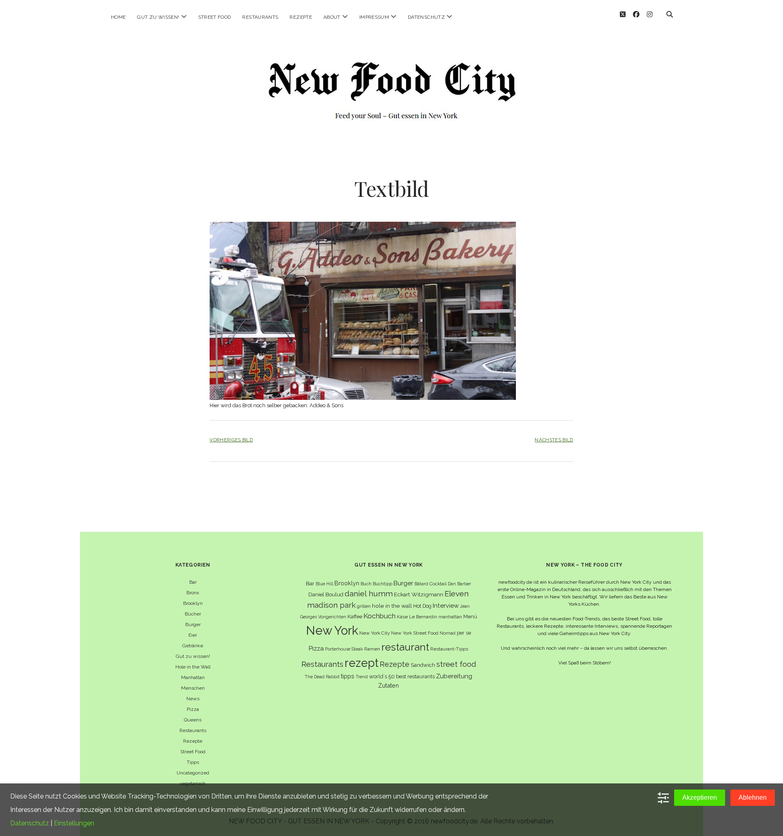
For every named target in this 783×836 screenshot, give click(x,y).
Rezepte (301, 17)
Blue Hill (324, 583)
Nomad (448, 633)
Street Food (214, 17)
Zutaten (388, 685)
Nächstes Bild (554, 440)
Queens (192, 720)
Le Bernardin (423, 617)
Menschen (193, 688)
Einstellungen (74, 823)
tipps (347, 676)
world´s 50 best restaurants (402, 676)
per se (464, 633)
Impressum (374, 17)
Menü (470, 616)
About (332, 17)
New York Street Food (414, 633)
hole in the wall (392, 605)
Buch (366, 584)
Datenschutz (426, 17)
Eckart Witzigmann (418, 594)
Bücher (193, 614)
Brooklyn (193, 603)
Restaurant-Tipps (449, 649)
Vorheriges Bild (231, 440)
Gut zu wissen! (158, 17)
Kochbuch (379, 616)
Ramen (372, 649)
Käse (402, 617)
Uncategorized (193, 773)
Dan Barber (459, 583)
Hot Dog (422, 606)
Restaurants (260, 17)
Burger (193, 624)
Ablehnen (753, 797)
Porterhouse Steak (344, 648)
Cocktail (438, 584)
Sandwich (423, 665)
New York (332, 630)
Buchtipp (382, 584)
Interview (446, 605)
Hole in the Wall (192, 667)
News (192, 698)
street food (456, 664)
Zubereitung (454, 676)
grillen (364, 606)
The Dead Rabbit (322, 676)
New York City (374, 633)
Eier (192, 635)
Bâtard (421, 583)
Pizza (193, 709)
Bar (193, 582)
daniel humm (369, 593)
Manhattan (193, 677)
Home (118, 17)
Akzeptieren (699, 797)
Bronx (192, 593)
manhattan (450, 617)
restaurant (405, 647)
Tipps (193, 762)
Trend (362, 676)
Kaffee (354, 616)
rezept (361, 662)
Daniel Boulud (325, 594)
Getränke (192, 646)
